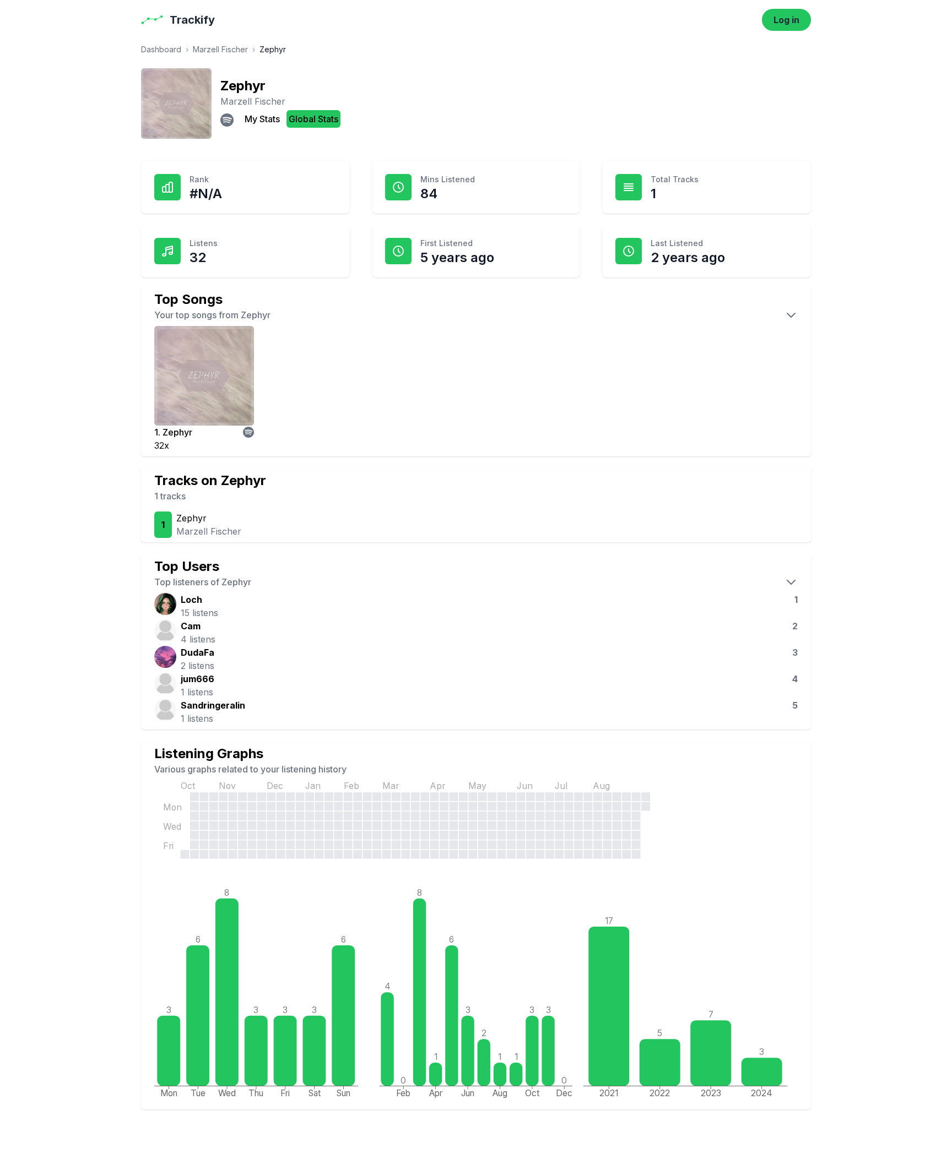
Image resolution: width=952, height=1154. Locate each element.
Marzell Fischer (220, 49)
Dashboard (161, 49)
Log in (786, 19)
